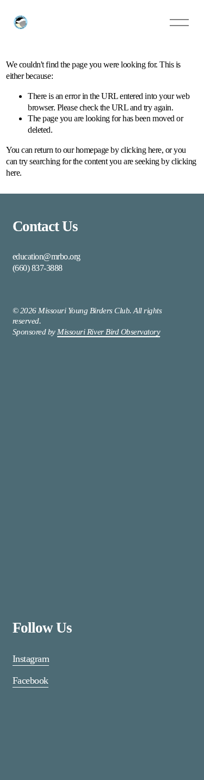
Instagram (31, 658)
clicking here (141, 149)
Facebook (30, 680)
